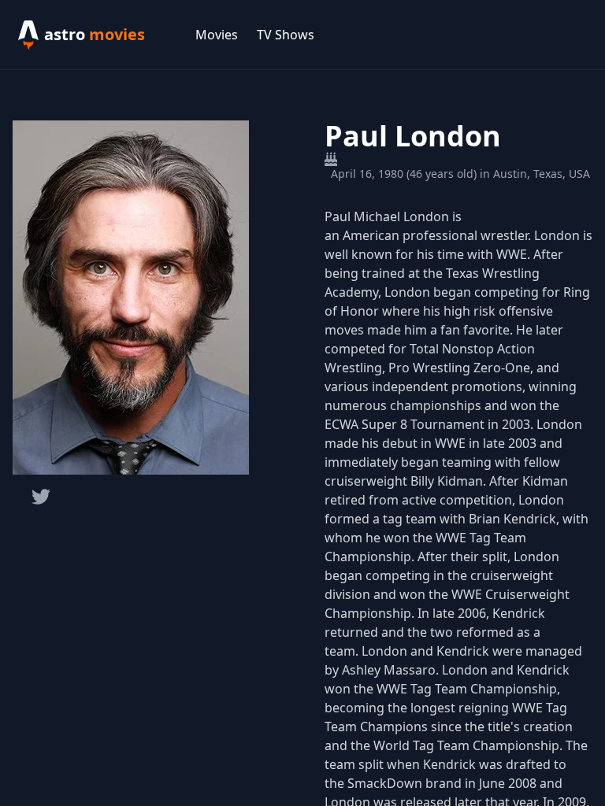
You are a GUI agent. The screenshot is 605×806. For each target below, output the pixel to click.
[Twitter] (41, 496)
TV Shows (285, 34)
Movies (216, 34)
